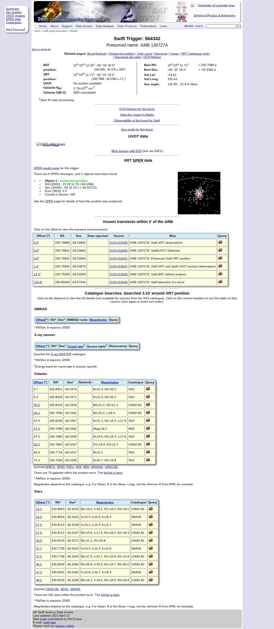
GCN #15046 (119, 282)
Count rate (75, 346)
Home (43, 26)
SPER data (13, 19)
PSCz (70, 467)
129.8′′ (38, 282)
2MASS (75, 589)
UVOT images (15, 15)
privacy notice (64, 626)
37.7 (39, 548)
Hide (9, 29)
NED (86, 467)
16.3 (39, 509)
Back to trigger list (41, 49)
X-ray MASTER (61, 354)
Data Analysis (105, 26)
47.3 (39, 572)
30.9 (39, 540)
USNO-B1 (111, 467)
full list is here (113, 472)
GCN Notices (152, 57)
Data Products (127, 26)
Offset (40, 319)
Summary (12, 8)
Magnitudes (98, 319)
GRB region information (55, 31)
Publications (148, 26)
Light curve (144, 53)
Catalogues (13, 22)
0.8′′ (36, 250)
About (54, 26)
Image (174, 53)
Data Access (84, 26)
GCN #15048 (119, 242)
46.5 (39, 564)
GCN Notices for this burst (137, 109)
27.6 (39, 532)
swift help (49, 622)
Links (163, 26)
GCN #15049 (119, 274)
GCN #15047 (119, 266)
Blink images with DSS (127, 151)
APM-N (50, 467)
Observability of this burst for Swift (137, 120)
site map (188, 25)
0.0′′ (36, 242)
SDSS (61, 467)
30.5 (37, 405)
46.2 (37, 413)
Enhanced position (121, 53)
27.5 (39, 524)
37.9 (39, 556)
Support (67, 26)
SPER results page (46, 168)
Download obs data (128, 57)
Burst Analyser (97, 53)
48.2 (39, 580)
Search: (199, 26)
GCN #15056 (119, 250)
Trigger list (19, 29)
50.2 (37, 444)
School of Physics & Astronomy (214, 15)
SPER (49, 201)
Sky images (14, 12)
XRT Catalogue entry (195, 53)
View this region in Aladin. (137, 114)
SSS (78, 467)
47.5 (37, 428)
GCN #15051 (119, 258)
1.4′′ (36, 266)
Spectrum (161, 53)
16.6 (39, 517)
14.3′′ (37, 274)
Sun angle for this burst (137, 129)
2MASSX (97, 467)
